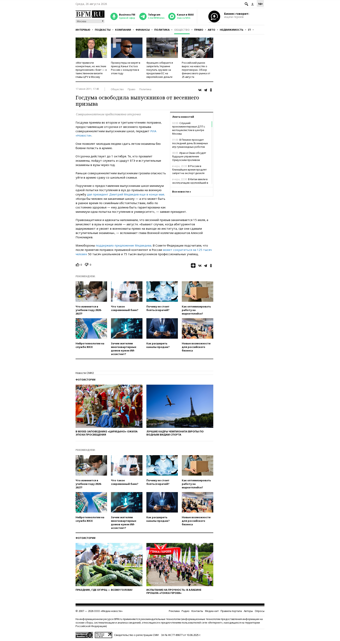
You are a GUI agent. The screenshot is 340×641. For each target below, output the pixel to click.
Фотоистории (85, 379)
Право (198, 29)
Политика (162, 29)
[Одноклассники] (211, 90)
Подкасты (103, 29)
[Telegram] (205, 90)
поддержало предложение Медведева (123, 245)
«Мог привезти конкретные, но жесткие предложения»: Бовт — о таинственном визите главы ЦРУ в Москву (91, 70)
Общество (182, 29)
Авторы (248, 611)
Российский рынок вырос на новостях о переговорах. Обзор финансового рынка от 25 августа (196, 70)
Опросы (259, 611)
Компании (123, 29)
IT (249, 29)
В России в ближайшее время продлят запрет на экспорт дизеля (189, 169)
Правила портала (231, 611)
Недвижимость (231, 29)
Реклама (174, 611)
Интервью (83, 29)
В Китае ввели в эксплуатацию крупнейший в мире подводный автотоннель (191, 182)
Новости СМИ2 (85, 373)
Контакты (197, 611)
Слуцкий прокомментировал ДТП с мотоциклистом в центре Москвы (188, 128)
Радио (185, 611)
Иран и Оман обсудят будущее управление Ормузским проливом (189, 156)
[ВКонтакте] (200, 90)
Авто (211, 29)
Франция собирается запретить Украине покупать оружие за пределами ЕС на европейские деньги (159, 70)
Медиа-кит (212, 611)
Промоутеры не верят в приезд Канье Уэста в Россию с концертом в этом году (125, 68)
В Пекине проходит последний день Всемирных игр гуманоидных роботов (190, 143)
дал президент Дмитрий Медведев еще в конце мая (125, 194)
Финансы (143, 29)
